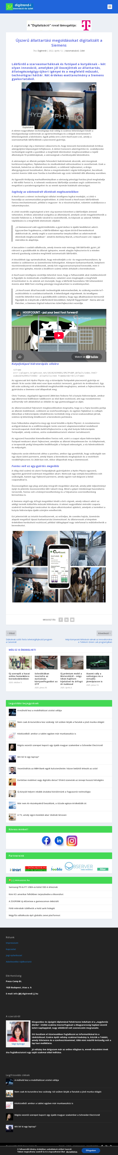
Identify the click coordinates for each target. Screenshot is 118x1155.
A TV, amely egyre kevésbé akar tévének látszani (41, 815)
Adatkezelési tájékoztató (19, 961)
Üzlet (82, 50)
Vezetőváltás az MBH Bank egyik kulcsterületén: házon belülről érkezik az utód (57, 768)
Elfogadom (91, 1150)
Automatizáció (72, 50)
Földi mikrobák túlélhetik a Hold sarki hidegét (32, 908)
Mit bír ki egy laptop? (28, 757)
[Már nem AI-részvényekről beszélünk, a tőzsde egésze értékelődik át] (12, 805)
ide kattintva (71, 1152)
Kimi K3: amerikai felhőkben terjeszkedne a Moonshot (36, 894)
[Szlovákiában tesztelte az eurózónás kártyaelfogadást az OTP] (46, 662)
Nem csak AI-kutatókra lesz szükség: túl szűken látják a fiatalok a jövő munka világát (60, 722)
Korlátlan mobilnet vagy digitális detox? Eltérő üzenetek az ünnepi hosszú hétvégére (60, 780)
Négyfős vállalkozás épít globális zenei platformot (34, 915)
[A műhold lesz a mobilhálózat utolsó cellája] (12, 712)
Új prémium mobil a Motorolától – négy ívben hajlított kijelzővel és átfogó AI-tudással (71, 678)
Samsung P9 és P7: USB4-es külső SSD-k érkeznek (33, 887)
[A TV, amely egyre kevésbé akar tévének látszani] (12, 816)
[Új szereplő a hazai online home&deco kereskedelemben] (20, 662)
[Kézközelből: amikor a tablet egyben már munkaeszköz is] (12, 735)
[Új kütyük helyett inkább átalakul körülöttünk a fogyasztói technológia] (12, 793)
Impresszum (12, 942)
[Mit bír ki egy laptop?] (12, 758)
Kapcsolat (11, 949)
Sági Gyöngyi (18, 1043)
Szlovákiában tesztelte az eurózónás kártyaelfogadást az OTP (46, 678)
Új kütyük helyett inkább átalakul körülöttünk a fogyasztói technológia (54, 791)
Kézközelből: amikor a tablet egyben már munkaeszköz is (46, 733)
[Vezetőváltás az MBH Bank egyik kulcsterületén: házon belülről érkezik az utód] (12, 770)
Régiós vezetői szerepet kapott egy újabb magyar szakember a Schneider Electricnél (60, 745)
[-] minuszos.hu (21, 880)
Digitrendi (42, 50)
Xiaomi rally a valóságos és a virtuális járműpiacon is (94, 677)
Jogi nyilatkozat (14, 955)
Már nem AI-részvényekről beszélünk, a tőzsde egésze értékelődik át (51, 803)
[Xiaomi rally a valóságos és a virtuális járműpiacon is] (97, 662)
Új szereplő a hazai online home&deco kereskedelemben (19, 676)
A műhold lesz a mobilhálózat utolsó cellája (39, 710)
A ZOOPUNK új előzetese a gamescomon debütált (34, 901)
